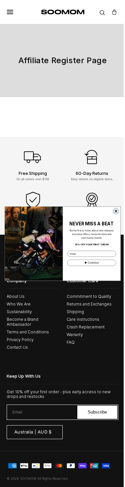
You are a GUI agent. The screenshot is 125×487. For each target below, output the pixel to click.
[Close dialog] (113, 211)
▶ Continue (89, 262)
